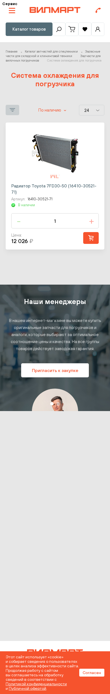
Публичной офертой (27, 688)
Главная (11, 51)
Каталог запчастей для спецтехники (51, 51)
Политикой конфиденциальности (36, 684)
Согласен (92, 672)
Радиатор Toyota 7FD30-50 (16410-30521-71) (53, 188)
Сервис (9, 3)
